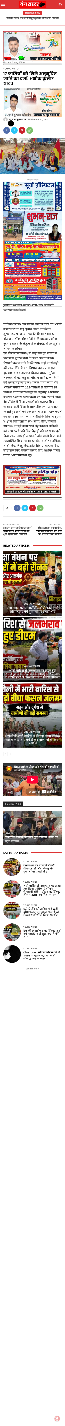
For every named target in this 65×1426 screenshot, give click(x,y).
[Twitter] (14, 130)
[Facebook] (6, 130)
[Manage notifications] (57, 1418)
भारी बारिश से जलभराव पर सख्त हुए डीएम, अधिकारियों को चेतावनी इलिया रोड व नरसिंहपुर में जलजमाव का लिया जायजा (32, 674)
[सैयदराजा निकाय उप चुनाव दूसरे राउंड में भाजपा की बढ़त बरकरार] (32, 828)
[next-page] (11, 754)
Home (6, 62)
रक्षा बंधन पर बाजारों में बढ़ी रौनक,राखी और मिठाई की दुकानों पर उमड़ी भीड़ (32, 610)
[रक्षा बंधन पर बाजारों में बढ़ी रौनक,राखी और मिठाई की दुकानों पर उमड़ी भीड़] (32, 583)
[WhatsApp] (29, 130)
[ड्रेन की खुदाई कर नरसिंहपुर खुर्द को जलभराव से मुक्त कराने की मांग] (12, 932)
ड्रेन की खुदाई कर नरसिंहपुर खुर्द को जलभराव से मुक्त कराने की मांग (41, 934)
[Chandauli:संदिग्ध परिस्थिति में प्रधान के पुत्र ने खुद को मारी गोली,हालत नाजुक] (12, 954)
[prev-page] (5, 754)
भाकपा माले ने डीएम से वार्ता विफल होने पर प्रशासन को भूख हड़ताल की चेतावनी (17, 531)
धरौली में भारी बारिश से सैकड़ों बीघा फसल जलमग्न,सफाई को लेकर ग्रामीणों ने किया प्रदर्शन (32, 739)
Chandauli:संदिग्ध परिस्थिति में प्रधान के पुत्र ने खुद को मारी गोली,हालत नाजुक (41, 955)
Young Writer (18, 62)
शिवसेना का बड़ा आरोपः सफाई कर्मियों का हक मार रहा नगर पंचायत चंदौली (49, 531)
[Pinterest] (22, 130)
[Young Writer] (6, 119)
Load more (31, 968)
